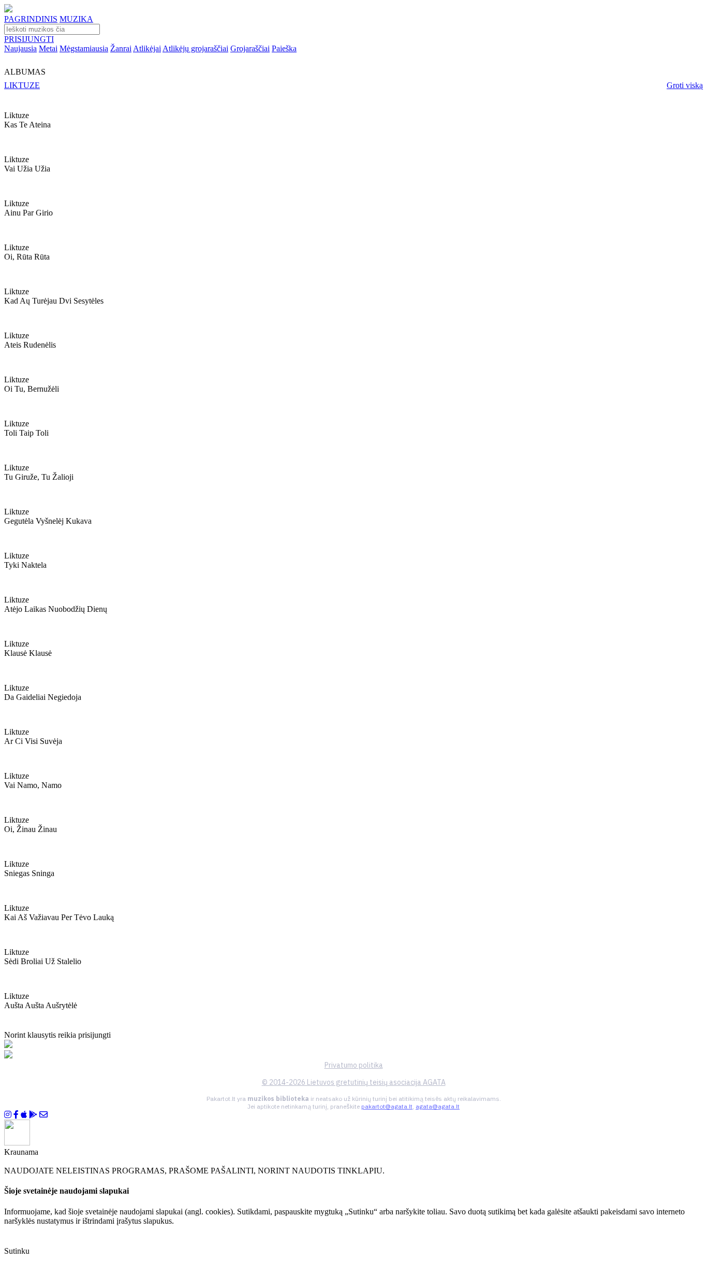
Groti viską (685, 85)
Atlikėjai (147, 48)
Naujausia (20, 48)
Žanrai (120, 48)
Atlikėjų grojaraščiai (195, 48)
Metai (48, 48)
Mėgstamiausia (84, 48)
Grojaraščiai (250, 48)
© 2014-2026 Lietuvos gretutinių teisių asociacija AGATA (354, 1082)
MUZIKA (76, 19)
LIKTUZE (22, 85)
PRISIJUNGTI (29, 39)
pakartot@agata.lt (387, 1106)
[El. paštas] (43, 1114)
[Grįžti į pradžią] (8, 9)
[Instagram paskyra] (7, 1114)
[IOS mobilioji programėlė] (24, 1114)
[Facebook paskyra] (16, 1114)
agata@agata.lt (438, 1106)
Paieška (284, 48)
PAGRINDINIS (30, 19)
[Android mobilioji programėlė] (33, 1114)
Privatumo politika (354, 1065)
